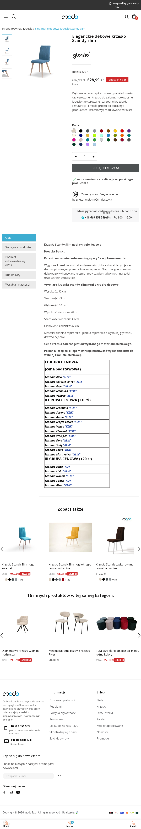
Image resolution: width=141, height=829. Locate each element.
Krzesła (101, 706)
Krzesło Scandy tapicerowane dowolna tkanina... (114, 566)
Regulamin (56, 706)
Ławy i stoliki (105, 713)
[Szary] (16, 579)
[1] (59, 776)
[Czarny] (9, 579)
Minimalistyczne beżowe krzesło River (69, 652)
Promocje (103, 738)
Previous (21, 62)
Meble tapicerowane (110, 726)
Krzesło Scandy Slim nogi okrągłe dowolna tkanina (70, 566)
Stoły (100, 700)
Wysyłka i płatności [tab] (17, 284)
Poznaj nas (57, 719)
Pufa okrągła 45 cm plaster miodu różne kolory (117, 652)
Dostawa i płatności (62, 700)
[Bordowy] (63, 579)
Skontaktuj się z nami (63, 732)
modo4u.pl (31, 812)
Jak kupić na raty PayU (64, 726)
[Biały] (3, 579)
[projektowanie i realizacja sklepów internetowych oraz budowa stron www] (77, 812)
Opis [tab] (8, 238)
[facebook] (4, 792)
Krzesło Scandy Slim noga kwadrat (18, 566)
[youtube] (18, 792)
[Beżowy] (6, 579)
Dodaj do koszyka (106, 168)
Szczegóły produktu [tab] (18, 247)
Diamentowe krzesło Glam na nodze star (20, 652)
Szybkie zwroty (59, 738)
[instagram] (11, 792)
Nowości (102, 732)
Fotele (101, 719)
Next (61, 62)
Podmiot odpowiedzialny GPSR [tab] (15, 261)
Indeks (76, 72)
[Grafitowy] (13, 579)
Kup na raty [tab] (12, 275)
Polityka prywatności (63, 713)
